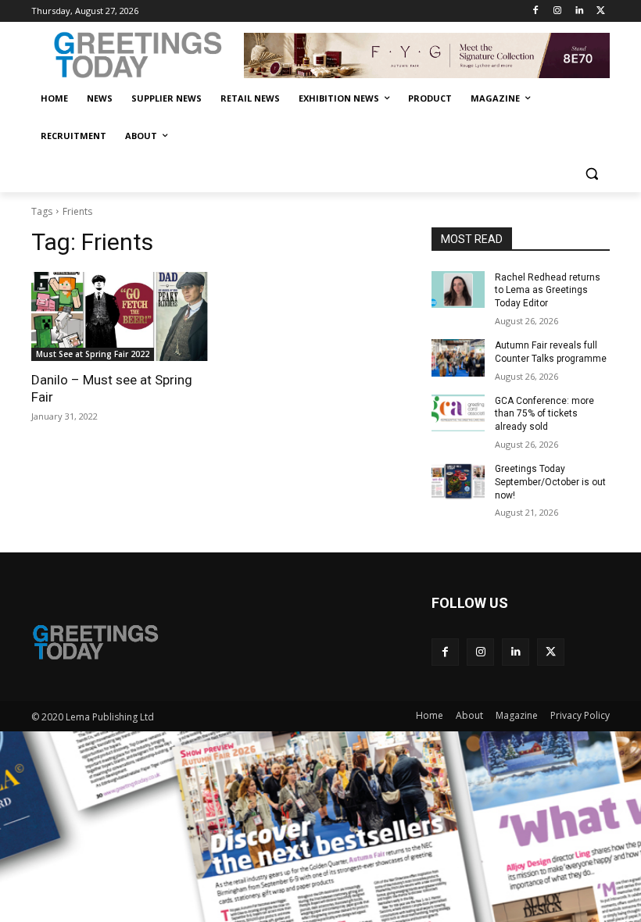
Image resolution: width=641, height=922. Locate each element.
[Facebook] (536, 11)
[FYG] (427, 55)
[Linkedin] (579, 11)
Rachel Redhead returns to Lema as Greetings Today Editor (547, 290)
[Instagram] (558, 11)
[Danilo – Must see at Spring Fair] (120, 316)
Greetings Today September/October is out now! (550, 482)
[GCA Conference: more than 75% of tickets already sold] (458, 413)
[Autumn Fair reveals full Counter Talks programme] (458, 358)
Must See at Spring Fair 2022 (92, 353)
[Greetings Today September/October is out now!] (458, 481)
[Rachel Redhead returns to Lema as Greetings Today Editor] (458, 290)
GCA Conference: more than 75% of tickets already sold (544, 414)
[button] (591, 173)
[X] (601, 11)
